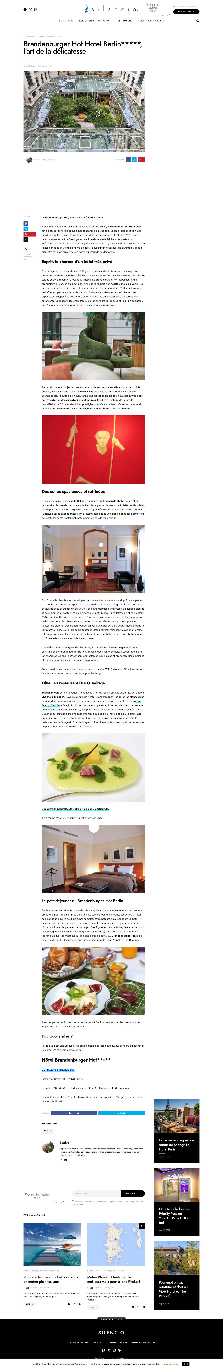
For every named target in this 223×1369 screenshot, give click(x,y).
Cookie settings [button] (170, 1363)
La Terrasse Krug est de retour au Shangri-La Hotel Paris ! (176, 1145)
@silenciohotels (110, 1319)
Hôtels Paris (66, 21)
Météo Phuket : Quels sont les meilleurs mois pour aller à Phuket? (114, 1279)
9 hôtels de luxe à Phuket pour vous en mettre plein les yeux (51, 1279)
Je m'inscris (184, 11)
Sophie (36, 159)
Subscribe (131, 1193)
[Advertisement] (84, 191)
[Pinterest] (119, 1350)
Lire (28, 1304)
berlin (47, 1131)
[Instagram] (35, 9)
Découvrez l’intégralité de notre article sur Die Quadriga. (75, 808)
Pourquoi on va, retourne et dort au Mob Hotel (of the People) (173, 1289)
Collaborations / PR (116, 1342)
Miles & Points (156, 21)
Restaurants (105, 21)
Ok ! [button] (186, 1364)
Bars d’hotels (87, 21)
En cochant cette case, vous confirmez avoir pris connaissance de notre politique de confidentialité (107, 1203)
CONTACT (96, 1342)
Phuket (43, 1271)
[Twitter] (30, 9)
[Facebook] (25, 9)
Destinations (125, 21)
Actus (141, 21)
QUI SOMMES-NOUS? (78, 1342)
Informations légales (143, 1342)
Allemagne (30, 36)
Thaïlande (55, 1271)
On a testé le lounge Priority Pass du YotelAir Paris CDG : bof (174, 1215)
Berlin (40, 36)
